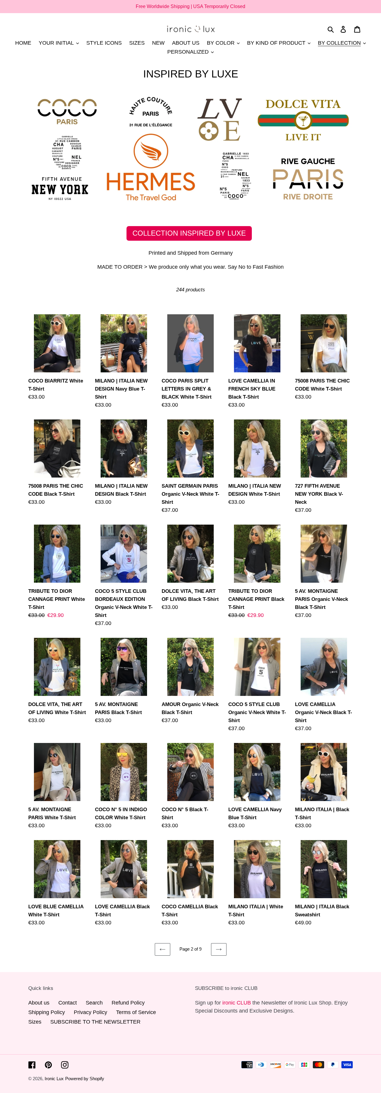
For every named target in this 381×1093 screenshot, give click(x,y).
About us (38, 1003)
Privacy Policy (90, 1012)
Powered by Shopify (84, 1078)
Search (94, 1003)
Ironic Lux (54, 1078)
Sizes (34, 1022)
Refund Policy (128, 1003)
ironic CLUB (236, 1003)
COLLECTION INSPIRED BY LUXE (189, 233)
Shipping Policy (46, 1012)
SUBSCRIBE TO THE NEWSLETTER (95, 1022)
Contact (67, 1003)
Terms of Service (136, 1012)
